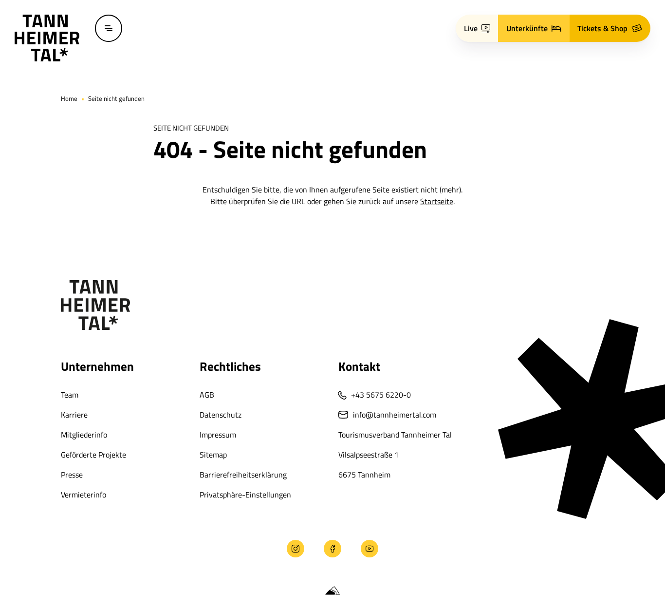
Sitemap (213, 454)
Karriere (74, 414)
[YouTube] (369, 548)
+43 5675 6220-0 (381, 395)
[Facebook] (332, 548)
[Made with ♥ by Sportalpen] (332, 591)
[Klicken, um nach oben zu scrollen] (64, 548)
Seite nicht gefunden (116, 98)
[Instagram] (295, 548)
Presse (72, 474)
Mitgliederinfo (84, 434)
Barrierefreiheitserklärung (243, 474)
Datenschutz (220, 414)
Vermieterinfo (83, 494)
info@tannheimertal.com (394, 415)
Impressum (218, 434)
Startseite (436, 201)
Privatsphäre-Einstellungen (245, 494)
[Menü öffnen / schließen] (108, 28)
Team (69, 395)
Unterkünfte (527, 28)
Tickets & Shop (602, 28)
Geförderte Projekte (93, 454)
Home (69, 98)
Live (471, 28)
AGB (207, 395)
